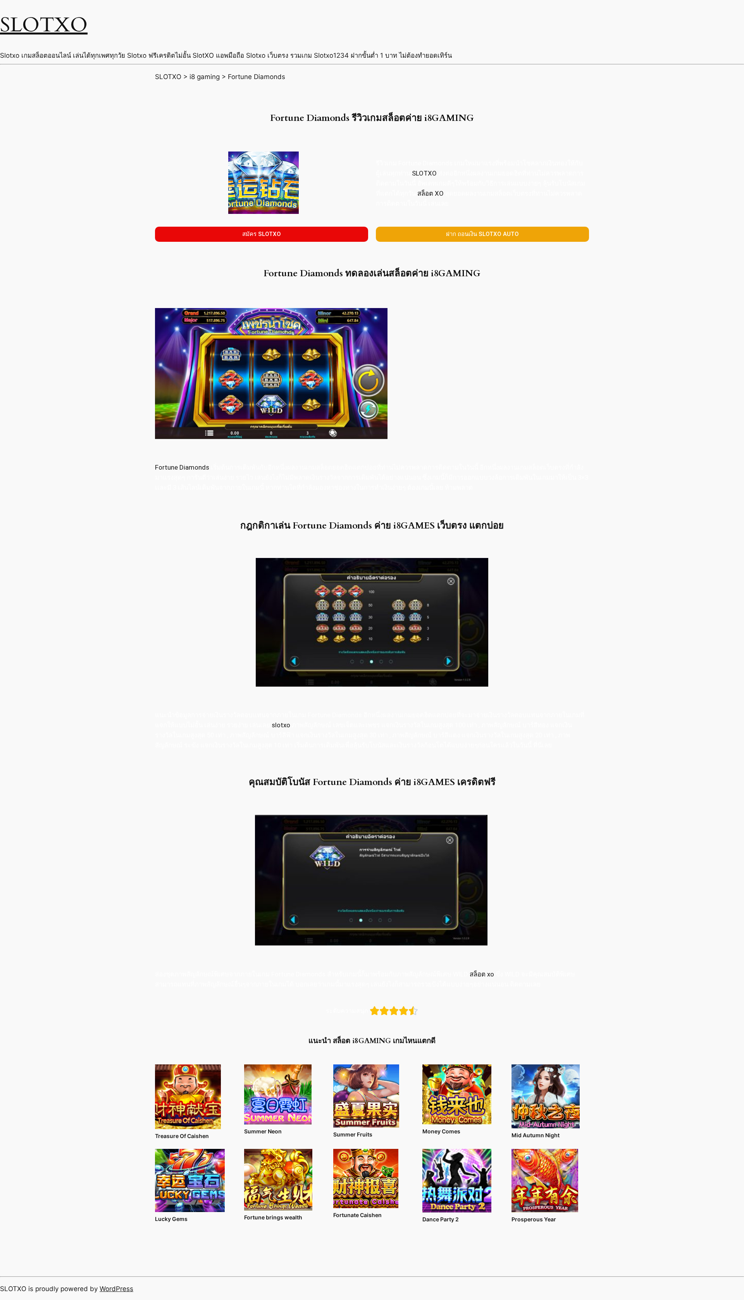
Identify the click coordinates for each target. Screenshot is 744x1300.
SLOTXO (44, 25)
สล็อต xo (482, 974)
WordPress (116, 1289)
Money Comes (441, 1131)
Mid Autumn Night (536, 1135)
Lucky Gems (171, 1219)
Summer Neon (263, 1131)
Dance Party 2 (440, 1219)
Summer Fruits (352, 1134)
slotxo (281, 725)
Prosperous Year (534, 1219)
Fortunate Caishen (357, 1215)
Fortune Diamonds (182, 467)
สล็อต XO (430, 193)
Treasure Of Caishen (182, 1136)
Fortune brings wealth (273, 1217)
